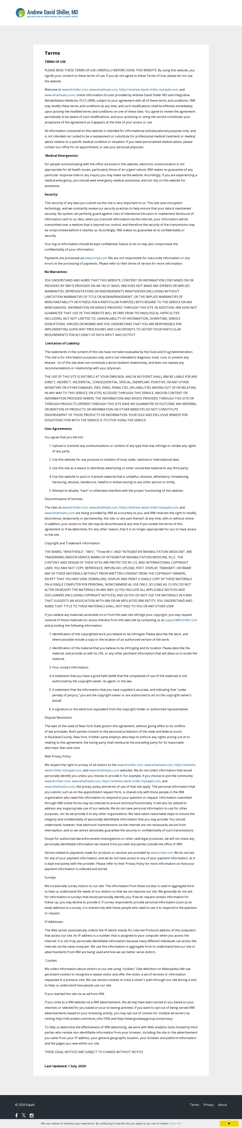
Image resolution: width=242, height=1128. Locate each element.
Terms (194, 1105)
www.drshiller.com (75, 89)
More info (175, 1123)
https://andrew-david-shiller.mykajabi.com (148, 89)
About (222, 1105)
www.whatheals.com (103, 89)
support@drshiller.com (181, 620)
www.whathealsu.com (60, 95)
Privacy (209, 1105)
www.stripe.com (96, 258)
